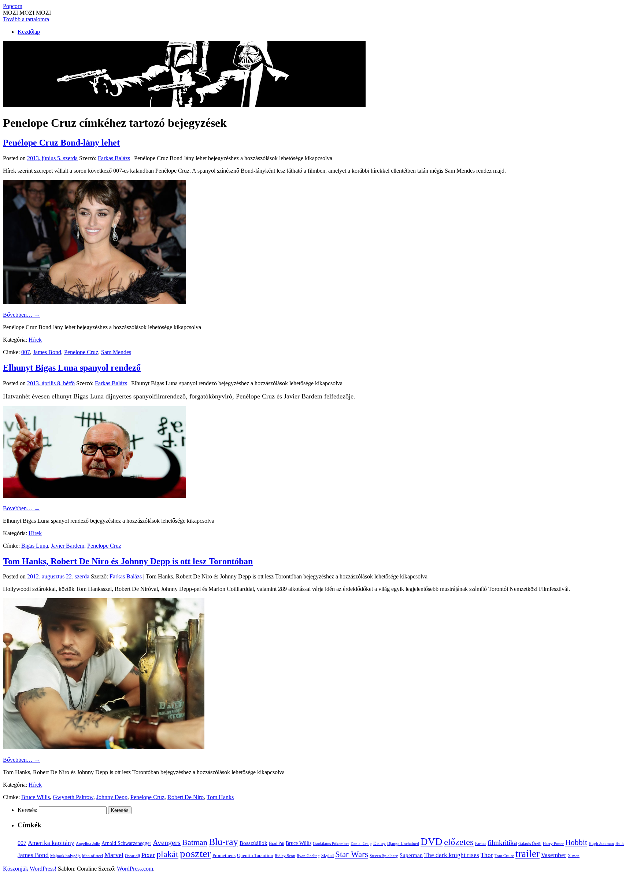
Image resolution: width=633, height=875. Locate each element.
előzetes (459, 842)
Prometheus (224, 855)
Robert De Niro (185, 797)
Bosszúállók (253, 843)
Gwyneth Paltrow (73, 797)
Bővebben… (21, 315)
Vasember (553, 855)
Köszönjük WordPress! (29, 868)
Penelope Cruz (81, 352)
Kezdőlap (29, 32)
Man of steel (92, 855)
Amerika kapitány (51, 842)
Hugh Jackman (601, 843)
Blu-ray (223, 842)
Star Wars (351, 854)
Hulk (619, 843)
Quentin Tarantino (255, 855)
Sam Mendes (116, 352)
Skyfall (327, 855)
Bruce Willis (35, 797)
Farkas (480, 844)
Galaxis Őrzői (529, 844)
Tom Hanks (220, 797)
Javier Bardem (67, 546)
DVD (432, 841)
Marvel (113, 855)
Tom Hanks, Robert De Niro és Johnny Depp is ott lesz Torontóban (128, 561)
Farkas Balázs (114, 158)
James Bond (47, 352)
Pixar (148, 855)
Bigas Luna (34, 546)
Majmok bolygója (65, 855)
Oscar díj (132, 855)
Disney (379, 843)
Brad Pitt (276, 843)
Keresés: (27, 810)
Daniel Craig (361, 843)
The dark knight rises (451, 855)
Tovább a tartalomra (26, 19)
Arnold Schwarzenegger (126, 843)
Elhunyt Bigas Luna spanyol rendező (72, 367)
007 (25, 352)
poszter (195, 853)
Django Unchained (403, 843)
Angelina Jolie (88, 844)
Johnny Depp (111, 797)
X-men (574, 855)
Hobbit (576, 842)
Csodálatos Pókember (331, 843)
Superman (411, 855)
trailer (527, 853)
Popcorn (12, 6)
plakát (167, 854)
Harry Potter (553, 843)
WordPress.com (135, 868)
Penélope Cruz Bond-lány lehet (61, 142)
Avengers (167, 842)
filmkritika (502, 842)
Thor (487, 855)
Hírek (35, 340)
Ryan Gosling (308, 856)
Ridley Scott (285, 855)
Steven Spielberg (384, 856)
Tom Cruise (504, 855)
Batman (194, 842)
